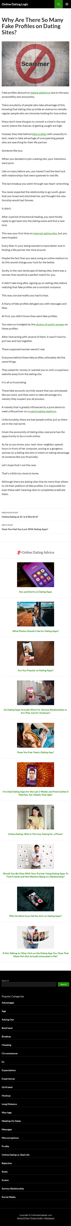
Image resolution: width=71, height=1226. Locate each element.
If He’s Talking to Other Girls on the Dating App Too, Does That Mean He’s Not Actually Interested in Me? (36, 955)
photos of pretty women (50, 324)
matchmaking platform (42, 411)
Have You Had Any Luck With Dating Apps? (25, 527)
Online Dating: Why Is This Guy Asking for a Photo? (35, 834)
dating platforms (40, 92)
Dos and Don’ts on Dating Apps (35, 591)
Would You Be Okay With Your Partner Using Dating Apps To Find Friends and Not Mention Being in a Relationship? (35, 875)
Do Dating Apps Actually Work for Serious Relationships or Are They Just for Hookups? (35, 711)
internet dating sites (45, 233)
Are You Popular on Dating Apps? (35, 670)
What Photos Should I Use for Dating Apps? (35, 631)
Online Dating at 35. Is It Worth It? (20, 514)
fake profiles (39, 134)
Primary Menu (67, 4)
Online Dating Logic (15, 4)
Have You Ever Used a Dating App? (35, 752)
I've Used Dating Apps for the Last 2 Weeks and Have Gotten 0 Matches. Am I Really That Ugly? (35, 793)
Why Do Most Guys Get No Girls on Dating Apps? (35, 915)
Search (5, 980)
